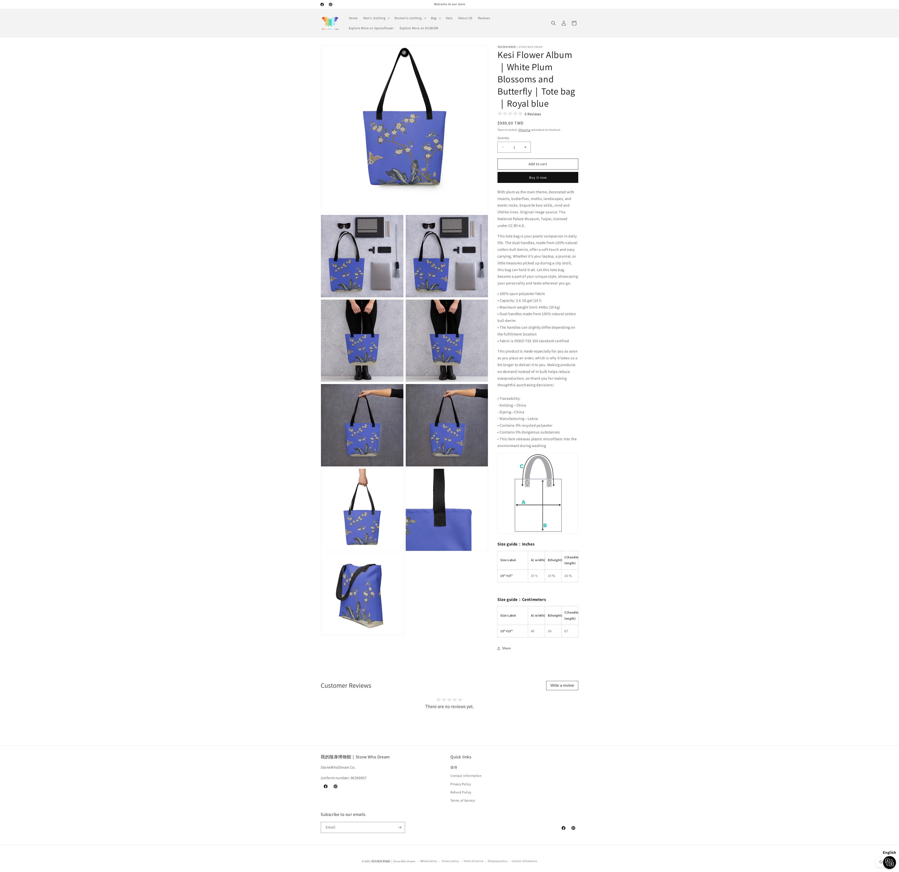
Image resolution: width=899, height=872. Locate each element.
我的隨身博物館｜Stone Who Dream (393, 861)
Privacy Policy (460, 784)
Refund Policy (460, 792)
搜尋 (453, 767)
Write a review (562, 685)
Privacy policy (450, 861)
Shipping (524, 129)
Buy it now (538, 177)
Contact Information (466, 776)
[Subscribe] (399, 827)
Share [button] (506, 648)
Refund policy (428, 861)
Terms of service (473, 861)
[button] (376, 18)
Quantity (503, 138)
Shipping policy (497, 861)
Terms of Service (462, 800)
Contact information (524, 861)
